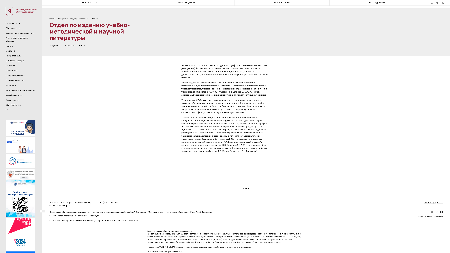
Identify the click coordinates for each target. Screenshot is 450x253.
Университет (12, 23)
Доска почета (12, 100)
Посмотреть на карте (59, 205)
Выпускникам (282, 2)
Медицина (11, 51)
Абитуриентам (90, 2)
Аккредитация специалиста (19, 33)
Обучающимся (186, 2)
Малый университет (15, 95)
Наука (8, 46)
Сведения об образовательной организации (70, 212)
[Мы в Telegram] (437, 212)
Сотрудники (69, 45)
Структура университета (79, 19)
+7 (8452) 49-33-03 (109, 202)
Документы (54, 45)
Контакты (10, 65)
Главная (52, 19)
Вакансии (10, 85)
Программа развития (15, 75)
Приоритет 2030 (14, 55)
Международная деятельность (20, 90)
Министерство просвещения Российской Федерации (74, 215)
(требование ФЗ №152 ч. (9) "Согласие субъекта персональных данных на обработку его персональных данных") (199, 247)
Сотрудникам (377, 2)
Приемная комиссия (15, 80)
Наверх (246, 189)
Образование (12, 28)
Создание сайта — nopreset (430, 216)
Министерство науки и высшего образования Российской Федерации (180, 212)
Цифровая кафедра (15, 60)
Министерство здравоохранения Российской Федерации (119, 212)
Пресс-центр (12, 70)
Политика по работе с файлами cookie (164, 251)
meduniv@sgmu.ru (433, 202)
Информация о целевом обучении (17, 39)
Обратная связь (13, 105)
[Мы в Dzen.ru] (441, 212)
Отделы (95, 19)
